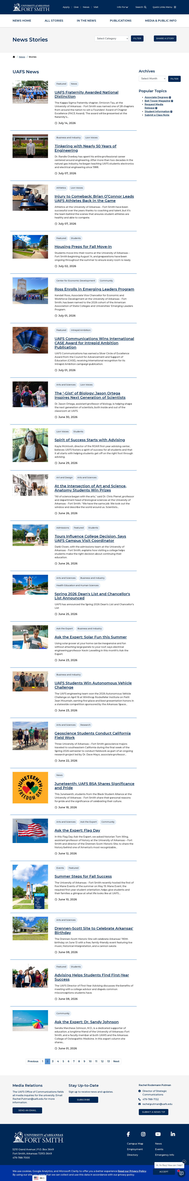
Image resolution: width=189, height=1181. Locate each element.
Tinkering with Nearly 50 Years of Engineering (85, 148)
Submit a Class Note (157, 115)
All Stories (54, 20)
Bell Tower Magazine (157, 100)
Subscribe (83, 1099)
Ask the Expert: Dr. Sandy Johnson (87, 1022)
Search (139, 7)
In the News (86, 20)
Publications (120, 20)
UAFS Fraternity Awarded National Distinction (86, 94)
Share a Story (165, 38)
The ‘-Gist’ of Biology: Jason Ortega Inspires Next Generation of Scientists (90, 395)
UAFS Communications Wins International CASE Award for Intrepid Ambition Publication (94, 343)
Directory (132, 1155)
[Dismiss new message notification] (184, 1162)
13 (108, 1061)
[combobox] (39, 1178)
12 (102, 1061)
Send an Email (27, 1110)
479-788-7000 (21, 1157)
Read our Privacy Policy (132, 1171)
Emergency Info (164, 1155)
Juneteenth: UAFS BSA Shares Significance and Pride (94, 786)
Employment (135, 1149)
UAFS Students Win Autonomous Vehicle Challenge (93, 685)
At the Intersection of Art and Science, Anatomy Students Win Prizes (90, 488)
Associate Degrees (156, 97)
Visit (96, 7)
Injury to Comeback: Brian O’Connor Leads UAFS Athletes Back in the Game (94, 198)
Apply (66, 7)
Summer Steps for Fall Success (83, 876)
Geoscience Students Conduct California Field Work (93, 735)
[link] (73, 104)
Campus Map (135, 1143)
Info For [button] (121, 7)
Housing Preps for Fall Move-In (83, 246)
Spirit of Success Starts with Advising (90, 440)
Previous (33, 1061)
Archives (147, 71)
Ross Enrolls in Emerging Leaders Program (94, 289)
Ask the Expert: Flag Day (77, 830)
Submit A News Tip (153, 1112)
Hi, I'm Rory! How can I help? (169, 1165)
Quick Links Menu (163, 7)
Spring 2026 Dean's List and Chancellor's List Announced (92, 596)
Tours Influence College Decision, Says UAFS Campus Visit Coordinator (90, 538)
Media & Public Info (160, 20)
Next (116, 1061)
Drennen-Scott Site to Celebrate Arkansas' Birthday (94, 930)
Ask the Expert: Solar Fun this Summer (91, 637)
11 (96, 1061)
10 (90, 1061)
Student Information (157, 111)
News (86, 7)
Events (159, 1149)
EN (41, 1178)
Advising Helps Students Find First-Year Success (92, 977)
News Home (22, 20)
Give (76, 7)
